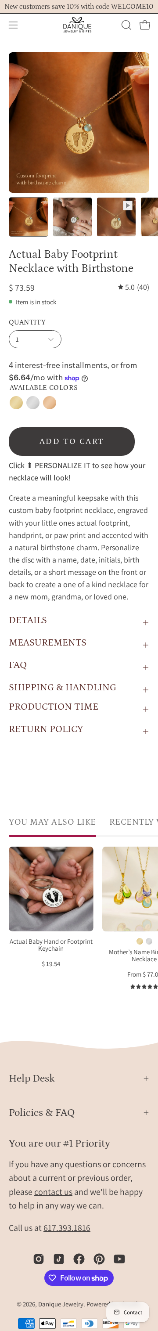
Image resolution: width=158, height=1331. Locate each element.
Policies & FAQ (42, 1112)
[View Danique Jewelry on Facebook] (79, 1259)
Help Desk (32, 1078)
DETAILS (28, 620)
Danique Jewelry (60, 1304)
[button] (125, 25)
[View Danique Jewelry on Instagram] (38, 1259)
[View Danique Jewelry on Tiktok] (58, 1259)
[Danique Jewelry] (79, 25)
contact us (53, 1192)
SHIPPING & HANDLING (62, 687)
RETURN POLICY (46, 729)
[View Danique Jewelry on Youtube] (119, 1259)
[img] (133, 287)
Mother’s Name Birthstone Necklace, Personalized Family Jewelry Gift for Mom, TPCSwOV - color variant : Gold (139, 941)
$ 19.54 (51, 964)
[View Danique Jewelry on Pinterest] (99, 1259)
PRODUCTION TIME (53, 706)
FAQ (18, 665)
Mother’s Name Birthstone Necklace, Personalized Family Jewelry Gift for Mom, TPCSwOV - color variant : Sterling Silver (149, 941)
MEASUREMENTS (47, 642)
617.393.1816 (66, 1228)
